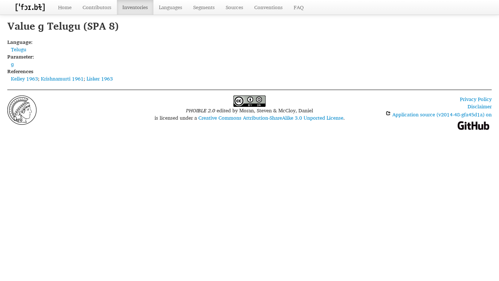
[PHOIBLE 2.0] (30, 7)
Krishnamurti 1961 (62, 78)
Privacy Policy (476, 99)
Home (65, 7)
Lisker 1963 (100, 78)
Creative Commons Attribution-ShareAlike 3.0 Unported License (270, 117)
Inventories (135, 7)
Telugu (18, 49)
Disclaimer (480, 106)
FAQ (299, 7)
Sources (234, 7)
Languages (170, 7)
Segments (204, 7)
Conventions (268, 7)
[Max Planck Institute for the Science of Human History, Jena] (22, 109)
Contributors (97, 7)
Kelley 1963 (24, 78)
